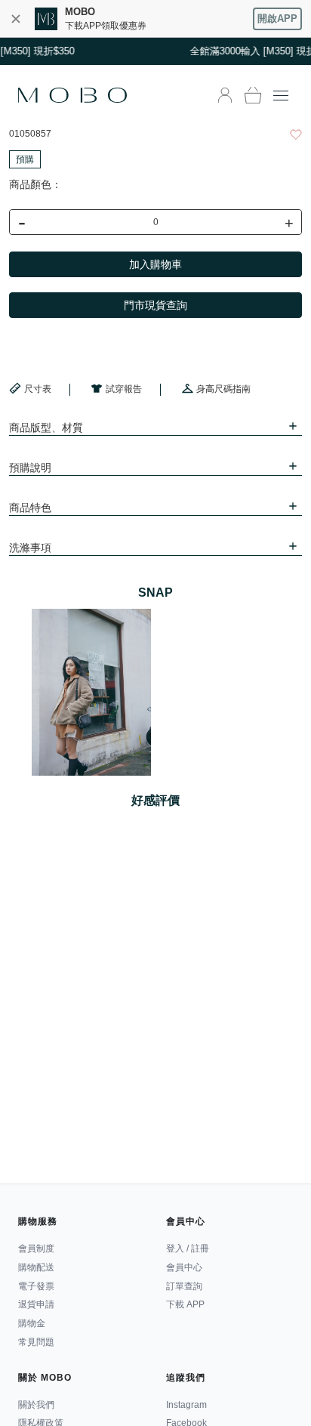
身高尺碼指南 (223, 389)
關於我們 (36, 1405)
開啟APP (277, 18)
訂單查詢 (184, 1286)
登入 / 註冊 (187, 1248)
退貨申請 (36, 1304)
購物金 (31, 1323)
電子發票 (36, 1286)
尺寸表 (37, 389)
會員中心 (184, 1267)
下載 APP (185, 1304)
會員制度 (36, 1248)
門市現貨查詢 (155, 305)
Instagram (186, 1405)
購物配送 (36, 1267)
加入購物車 (155, 264)
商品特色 (30, 508)
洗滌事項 (30, 548)
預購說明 (30, 467)
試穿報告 (124, 389)
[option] (91, 692)
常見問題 (36, 1342)
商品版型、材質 (46, 427)
